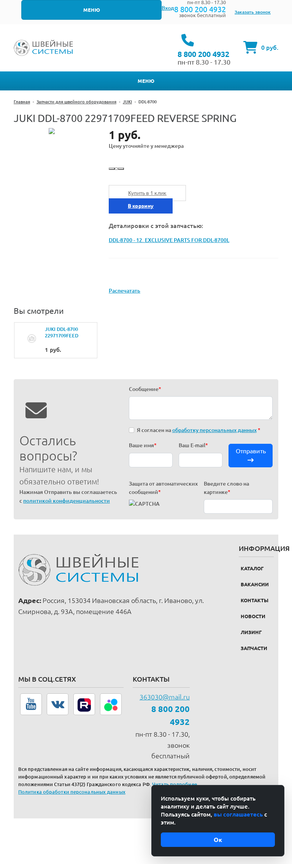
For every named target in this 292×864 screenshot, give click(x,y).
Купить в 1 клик (147, 193)
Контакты (254, 600)
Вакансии (255, 584)
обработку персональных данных (214, 430)
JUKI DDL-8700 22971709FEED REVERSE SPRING (65, 332)
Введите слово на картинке (226, 488)
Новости (253, 616)
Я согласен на (198, 430)
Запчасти (254, 648)
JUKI (127, 102)
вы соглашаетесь (238, 814)
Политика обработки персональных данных (71, 791)
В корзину (141, 206)
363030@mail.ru (165, 697)
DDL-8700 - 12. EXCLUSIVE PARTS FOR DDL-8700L (169, 240)
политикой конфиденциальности (66, 501)
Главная (22, 102)
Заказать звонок (253, 11)
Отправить (251, 451)
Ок (218, 839)
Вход (168, 8)
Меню (91, 10)
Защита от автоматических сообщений (163, 488)
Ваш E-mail (193, 445)
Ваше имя (143, 445)
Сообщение (145, 389)
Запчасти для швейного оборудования (76, 102)
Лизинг (251, 632)
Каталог (252, 568)
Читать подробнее (174, 784)
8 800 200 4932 (200, 9)
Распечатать (124, 291)
